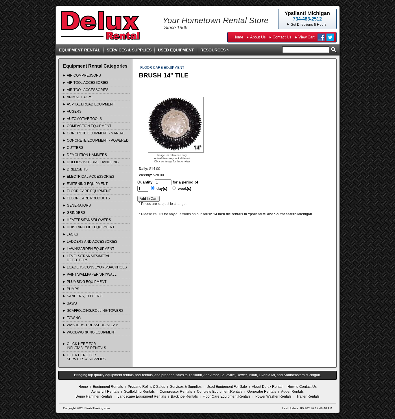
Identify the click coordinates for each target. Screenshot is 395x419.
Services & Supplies (129, 50)
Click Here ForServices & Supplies (86, 357)
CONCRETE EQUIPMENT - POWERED (98, 140)
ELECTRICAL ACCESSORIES (90, 177)
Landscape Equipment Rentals (141, 396)
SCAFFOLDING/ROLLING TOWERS (95, 311)
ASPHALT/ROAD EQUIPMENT (91, 104)
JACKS (72, 234)
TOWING (74, 318)
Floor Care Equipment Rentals (226, 396)
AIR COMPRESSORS (84, 75)
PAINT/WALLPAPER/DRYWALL (92, 274)
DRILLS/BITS (77, 169)
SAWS (72, 303)
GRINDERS (76, 213)
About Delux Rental (267, 387)
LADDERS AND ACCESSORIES (92, 242)
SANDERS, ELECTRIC (85, 296)
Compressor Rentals (176, 392)
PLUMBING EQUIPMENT (86, 282)
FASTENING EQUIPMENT (87, 184)
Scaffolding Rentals (139, 392)
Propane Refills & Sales (146, 387)
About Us (258, 37)
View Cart (306, 37)
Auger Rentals (292, 392)
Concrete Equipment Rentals (219, 392)
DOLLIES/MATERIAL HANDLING (93, 162)
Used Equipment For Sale (226, 387)
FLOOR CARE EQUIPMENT (89, 191)
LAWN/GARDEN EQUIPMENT (90, 249)
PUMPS (73, 289)
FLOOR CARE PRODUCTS (88, 198)
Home (238, 37)
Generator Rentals (261, 392)
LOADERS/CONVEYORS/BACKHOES (97, 267)
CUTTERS (75, 148)
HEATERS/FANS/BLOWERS (89, 220)
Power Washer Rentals (273, 396)
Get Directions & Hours (308, 25)
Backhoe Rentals (184, 396)
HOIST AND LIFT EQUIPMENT (91, 227)
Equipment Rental (79, 50)
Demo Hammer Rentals (93, 396)
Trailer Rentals (308, 396)
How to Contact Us (302, 387)
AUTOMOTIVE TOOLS (84, 119)
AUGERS (74, 112)
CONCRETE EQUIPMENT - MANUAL (96, 133)
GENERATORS (79, 205)
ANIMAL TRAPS (79, 97)
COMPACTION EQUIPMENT (89, 126)
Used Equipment (176, 50)
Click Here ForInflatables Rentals (86, 346)
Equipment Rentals (108, 387)
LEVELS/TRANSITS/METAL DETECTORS (88, 258)
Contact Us (282, 37)
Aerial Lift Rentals (105, 392)
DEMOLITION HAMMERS (87, 155)
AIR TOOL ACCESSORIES (87, 83)
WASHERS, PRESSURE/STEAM (92, 325)
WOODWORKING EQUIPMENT (91, 332)
